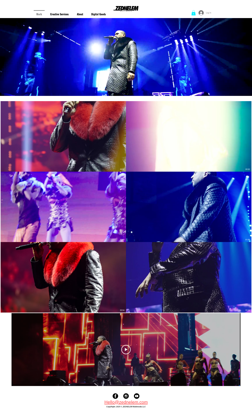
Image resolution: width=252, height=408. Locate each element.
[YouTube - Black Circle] (136, 396)
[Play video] (126, 349)
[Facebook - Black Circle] (115, 396)
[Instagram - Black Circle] (126, 396)
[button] (193, 12)
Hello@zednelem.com (126, 402)
